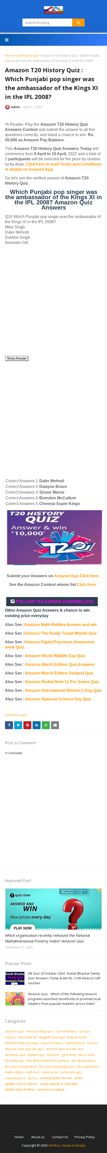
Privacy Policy (84, 1137)
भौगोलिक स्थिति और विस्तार (20, 1090)
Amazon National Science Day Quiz (58, 699)
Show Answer (16, 358)
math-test (32, 1072)
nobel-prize (50, 1072)
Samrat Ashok (75, 1043)
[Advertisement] (53, 302)
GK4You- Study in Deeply (67, 1145)
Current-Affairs (65, 1031)
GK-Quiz (84, 1031)
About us (38, 1137)
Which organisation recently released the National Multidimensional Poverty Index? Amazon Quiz (47, 938)
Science (92, 1043)
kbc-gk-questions (84, 1060)
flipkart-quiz (36, 1055)
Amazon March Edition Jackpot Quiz (59, 673)
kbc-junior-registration (21, 1066)
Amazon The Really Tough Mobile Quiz (60, 633)
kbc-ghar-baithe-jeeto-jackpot (48, 1060)
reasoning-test (15, 1078)
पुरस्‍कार (78, 1078)
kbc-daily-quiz (15, 1060)
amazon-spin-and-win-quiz (65, 1049)
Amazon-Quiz (14, 1031)
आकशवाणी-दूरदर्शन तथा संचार (56, 1078)
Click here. (87, 584)
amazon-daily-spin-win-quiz (24, 1049)
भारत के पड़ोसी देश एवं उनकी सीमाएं (58, 1084)
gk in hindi (69, 1055)
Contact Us (60, 1137)
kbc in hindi (87, 1055)
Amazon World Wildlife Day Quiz (55, 656)
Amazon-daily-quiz (40, 1031)
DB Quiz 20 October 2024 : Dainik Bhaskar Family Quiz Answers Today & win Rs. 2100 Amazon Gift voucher (64, 978)
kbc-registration (88, 1066)
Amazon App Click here (76, 576)
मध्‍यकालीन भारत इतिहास (51, 1090)
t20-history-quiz (28, 55)
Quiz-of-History (52, 1043)
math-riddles (14, 1072)
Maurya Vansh (77, 1037)
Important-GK (27, 1037)
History (10, 1037)
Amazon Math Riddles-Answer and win (60, 625)
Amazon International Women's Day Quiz (63, 690)
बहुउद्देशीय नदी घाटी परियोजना (21, 1084)
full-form (53, 1055)
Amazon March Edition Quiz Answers (60, 664)
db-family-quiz (15, 1055)
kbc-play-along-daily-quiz (57, 1066)
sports (32, 1078)
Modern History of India (22, 1043)
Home (9, 55)
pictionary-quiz (71, 1072)
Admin (15, 107)
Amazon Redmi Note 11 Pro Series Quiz (62, 682)
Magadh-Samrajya (52, 1037)
